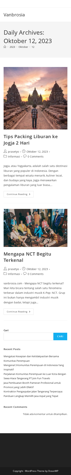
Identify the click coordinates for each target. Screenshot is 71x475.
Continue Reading (20, 194)
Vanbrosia (14, 14)
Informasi (14, 156)
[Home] (5, 47)
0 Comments (36, 156)
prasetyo (13, 151)
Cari (6, 330)
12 (33, 47)
